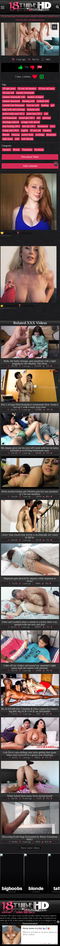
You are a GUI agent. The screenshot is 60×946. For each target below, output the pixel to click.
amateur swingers (35, 97)
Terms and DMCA (25, 912)
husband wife (33, 109)
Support (7, 912)
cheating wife (28, 101)
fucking (44, 105)
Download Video (30, 156)
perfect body (27, 134)
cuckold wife (43, 101)
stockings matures (11, 122)
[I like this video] (20, 67)
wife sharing (27, 139)
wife (17, 139)
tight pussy (7, 139)
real (46, 113)
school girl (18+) (26, 118)
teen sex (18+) (28, 126)
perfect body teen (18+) (13, 113)
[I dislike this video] (32, 67)
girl (52, 105)
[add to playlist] (42, 77)
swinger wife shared (30, 122)
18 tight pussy (9, 88)
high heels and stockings (14, 109)
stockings (40, 134)
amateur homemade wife (14, 97)
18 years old (8, 92)
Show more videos (30, 847)
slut (38, 118)
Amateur (47, 130)
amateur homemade (25, 92)
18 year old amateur (27, 88)
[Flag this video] (39, 67)
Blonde (6, 134)
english (24, 130)
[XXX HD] (30, 7)
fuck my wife (33, 105)
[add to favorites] (34, 77)
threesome (51, 134)
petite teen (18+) (34, 113)
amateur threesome (11, 101)
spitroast (46, 118)
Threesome (27, 149)
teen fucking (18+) (11, 126)
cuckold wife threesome (13, 105)
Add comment (40, 165)
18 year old (35, 130)
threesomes (43, 126)
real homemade (9, 118)
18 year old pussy (46, 88)
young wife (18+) (11, 130)
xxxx (52, 126)
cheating (15, 134)
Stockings (39, 149)
